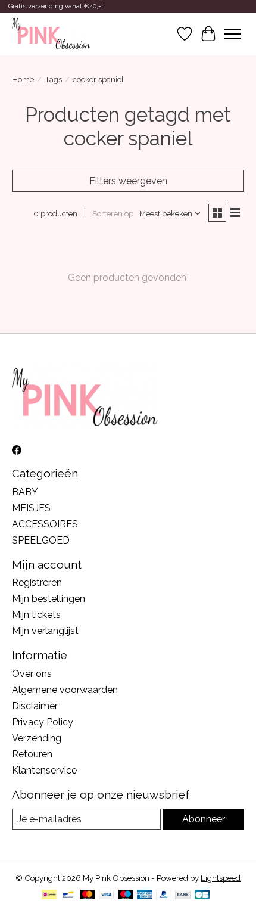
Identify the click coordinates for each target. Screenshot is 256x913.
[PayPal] (163, 895)
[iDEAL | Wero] (49, 895)
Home (23, 79)
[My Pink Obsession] (51, 34)
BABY (25, 492)
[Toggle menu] (232, 34)
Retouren (32, 754)
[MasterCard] (87, 895)
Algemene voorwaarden (65, 689)
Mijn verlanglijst (45, 630)
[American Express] (144, 895)
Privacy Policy (42, 722)
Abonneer (203, 819)
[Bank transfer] (183, 895)
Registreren (37, 582)
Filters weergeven (128, 181)
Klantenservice (44, 770)
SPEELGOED (41, 540)
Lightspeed (221, 878)
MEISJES (31, 508)
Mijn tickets (36, 614)
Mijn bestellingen (48, 598)
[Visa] (106, 895)
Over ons (32, 673)
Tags (53, 79)
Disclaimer (35, 706)
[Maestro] (125, 895)
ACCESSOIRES (45, 524)
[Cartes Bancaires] (202, 895)
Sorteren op (112, 213)
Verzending (36, 738)
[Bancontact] (68, 895)
